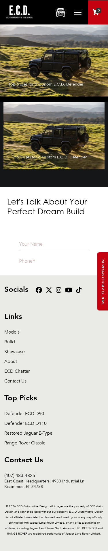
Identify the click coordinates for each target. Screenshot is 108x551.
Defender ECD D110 (25, 423)
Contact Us (15, 381)
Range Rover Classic (24, 443)
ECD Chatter (17, 371)
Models (12, 332)
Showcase (14, 352)
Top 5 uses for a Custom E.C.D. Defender (46, 84)
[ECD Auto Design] (19, 21)
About (10, 361)
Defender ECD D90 (24, 413)
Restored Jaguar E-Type (28, 433)
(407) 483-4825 (45, 475)
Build (9, 342)
